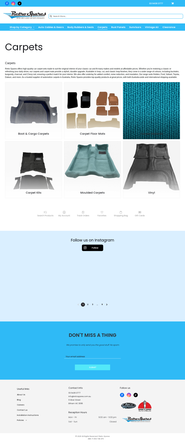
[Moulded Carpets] (92, 164)
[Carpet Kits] (33, 164)
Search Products (45, 215)
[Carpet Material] (151, 105)
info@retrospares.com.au (79, 396)
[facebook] (7, 4)
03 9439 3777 (156, 3)
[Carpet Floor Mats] (92, 105)
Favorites (102, 215)
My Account (64, 215)
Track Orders (83, 215)
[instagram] (13, 4)
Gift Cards (140, 215)
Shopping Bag (121, 215)
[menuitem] (22, 27)
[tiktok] (20, 4)
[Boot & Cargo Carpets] (33, 105)
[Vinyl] (151, 164)
